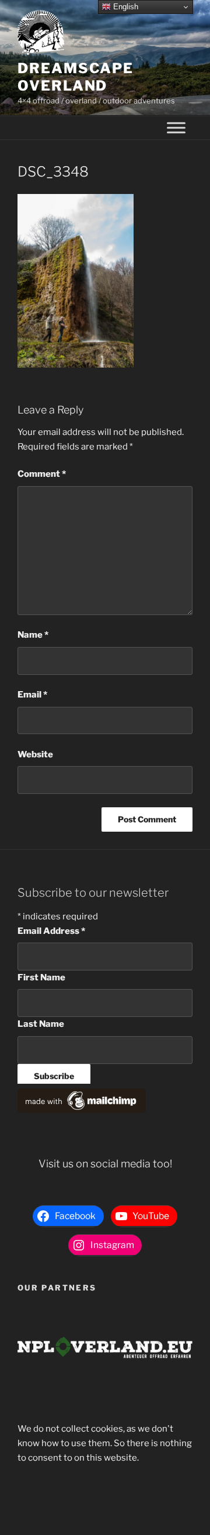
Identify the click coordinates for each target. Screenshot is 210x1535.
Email (32, 694)
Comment (42, 474)
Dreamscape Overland (76, 77)
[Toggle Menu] (176, 128)
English (124, 6)
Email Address (51, 931)
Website (35, 754)
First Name (41, 977)
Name (33, 635)
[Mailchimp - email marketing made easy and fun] (82, 1110)
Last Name (41, 1024)
